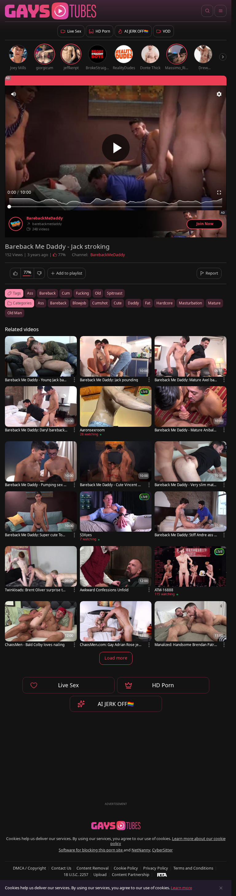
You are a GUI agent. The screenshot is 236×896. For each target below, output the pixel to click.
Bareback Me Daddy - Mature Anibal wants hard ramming (184, 430)
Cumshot (100, 303)
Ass (41, 303)
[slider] (115, 206)
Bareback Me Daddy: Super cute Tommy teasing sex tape (35, 535)
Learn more (181, 887)
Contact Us (61, 868)
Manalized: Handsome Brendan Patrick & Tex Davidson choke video (186, 645)
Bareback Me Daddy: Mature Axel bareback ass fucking (185, 380)
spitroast (114, 293)
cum (66, 293)
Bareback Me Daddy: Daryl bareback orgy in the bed (35, 430)
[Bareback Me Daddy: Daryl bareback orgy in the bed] (41, 409)
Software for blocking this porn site (91, 850)
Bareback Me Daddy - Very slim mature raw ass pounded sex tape (185, 485)
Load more (115, 658)
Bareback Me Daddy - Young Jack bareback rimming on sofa (36, 380)
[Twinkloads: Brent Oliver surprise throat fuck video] (41, 569)
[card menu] (74, 379)
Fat (147, 303)
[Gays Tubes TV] (115, 825)
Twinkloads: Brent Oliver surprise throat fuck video (35, 590)
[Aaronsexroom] (116, 412)
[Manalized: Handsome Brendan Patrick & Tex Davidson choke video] (190, 624)
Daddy (133, 303)
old (98, 293)
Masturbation (190, 303)
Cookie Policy (126, 868)
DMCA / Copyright (29, 868)
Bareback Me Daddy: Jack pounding (109, 380)
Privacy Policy (155, 868)
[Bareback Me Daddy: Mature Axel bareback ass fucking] (190, 359)
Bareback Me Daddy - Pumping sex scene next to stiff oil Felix (36, 485)
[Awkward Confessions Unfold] (116, 569)
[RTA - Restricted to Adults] (162, 874)
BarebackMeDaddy (44, 218)
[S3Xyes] (116, 517)
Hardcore (164, 303)
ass (30, 293)
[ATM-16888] (190, 572)
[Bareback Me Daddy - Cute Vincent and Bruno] (116, 464)
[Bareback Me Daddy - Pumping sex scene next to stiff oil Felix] (41, 464)
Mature (214, 303)
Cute (118, 303)
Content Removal (92, 868)
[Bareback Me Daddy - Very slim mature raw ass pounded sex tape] (190, 464)
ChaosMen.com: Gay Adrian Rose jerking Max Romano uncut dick (111, 645)
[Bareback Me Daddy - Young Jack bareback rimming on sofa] (41, 359)
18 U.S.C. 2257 (76, 874)
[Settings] (219, 94)
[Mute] (13, 94)
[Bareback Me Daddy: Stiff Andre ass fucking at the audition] (190, 514)
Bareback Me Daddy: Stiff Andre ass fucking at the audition (185, 535)
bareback (47, 293)
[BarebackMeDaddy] (16, 224)
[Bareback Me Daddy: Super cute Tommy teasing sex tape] (41, 514)
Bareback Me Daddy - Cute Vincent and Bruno (111, 485)
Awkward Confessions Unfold (104, 590)
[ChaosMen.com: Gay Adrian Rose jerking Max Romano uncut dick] (116, 624)
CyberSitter (162, 850)
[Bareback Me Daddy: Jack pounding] (116, 359)
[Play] (116, 148)
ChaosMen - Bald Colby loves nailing (35, 645)
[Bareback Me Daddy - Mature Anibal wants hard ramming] (190, 409)
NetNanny (141, 850)
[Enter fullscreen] (219, 192)
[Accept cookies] (220, 888)
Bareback (58, 303)
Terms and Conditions (193, 868)
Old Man (14, 312)
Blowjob (79, 303)
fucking (82, 293)
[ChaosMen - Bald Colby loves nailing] (41, 624)
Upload (100, 874)
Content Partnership (130, 874)
